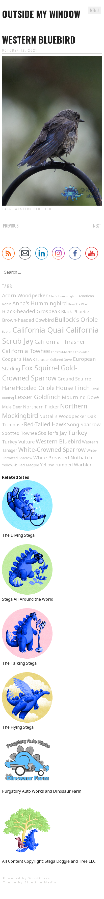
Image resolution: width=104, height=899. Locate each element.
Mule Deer (12, 407)
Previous (10, 226)
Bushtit (6, 331)
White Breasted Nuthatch (62, 457)
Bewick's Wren (78, 304)
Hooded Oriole (35, 388)
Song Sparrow (83, 424)
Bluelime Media (40, 882)
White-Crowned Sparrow (52, 449)
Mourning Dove (80, 397)
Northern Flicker (41, 407)
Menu (94, 10)
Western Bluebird (33, 209)
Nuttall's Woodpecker (62, 416)
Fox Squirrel (40, 367)
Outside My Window (41, 13)
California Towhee (26, 351)
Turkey (77, 433)
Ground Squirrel (75, 379)
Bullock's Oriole (76, 319)
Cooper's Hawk (18, 359)
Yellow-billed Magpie (20, 464)
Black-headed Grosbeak (31, 311)
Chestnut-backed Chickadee (70, 352)
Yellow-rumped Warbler (66, 465)
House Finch (73, 387)
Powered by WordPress (26, 878)
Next (97, 226)
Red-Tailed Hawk (45, 424)
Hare (8, 388)
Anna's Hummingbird (39, 303)
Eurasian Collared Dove (54, 359)
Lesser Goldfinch (38, 397)
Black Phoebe (75, 311)
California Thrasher (60, 341)
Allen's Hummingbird (63, 296)
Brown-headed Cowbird (28, 320)
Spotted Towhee (19, 433)
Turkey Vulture (18, 441)
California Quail (38, 330)
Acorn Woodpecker (25, 295)
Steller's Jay (52, 432)
